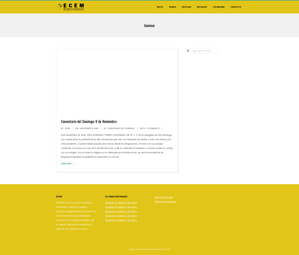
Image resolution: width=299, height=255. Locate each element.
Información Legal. (163, 197)
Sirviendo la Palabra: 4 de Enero (121, 211)
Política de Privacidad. (165, 201)
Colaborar (219, 7)
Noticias (186, 7)
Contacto (235, 7)
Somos (172, 7)
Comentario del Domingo (121, 128)
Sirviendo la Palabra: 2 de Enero (121, 220)
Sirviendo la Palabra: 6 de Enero (121, 202)
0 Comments (153, 128)
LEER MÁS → (67, 163)
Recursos (202, 7)
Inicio (160, 7)
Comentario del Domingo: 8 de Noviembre (89, 121)
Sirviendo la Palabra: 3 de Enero (121, 215)
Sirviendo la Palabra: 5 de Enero (121, 206)
